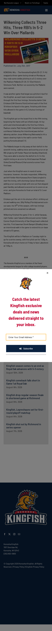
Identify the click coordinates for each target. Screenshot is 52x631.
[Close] (47, 273)
